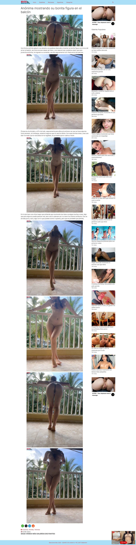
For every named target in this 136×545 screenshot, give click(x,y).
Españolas (42, 2)
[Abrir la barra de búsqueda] (113, 2)
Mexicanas (51, 2)
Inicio (34, 2)
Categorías (69, 2)
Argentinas (60, 2)
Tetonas (37, 529)
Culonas (25, 529)
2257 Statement (82, 542)
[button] (22, 526)
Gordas (31, 529)
